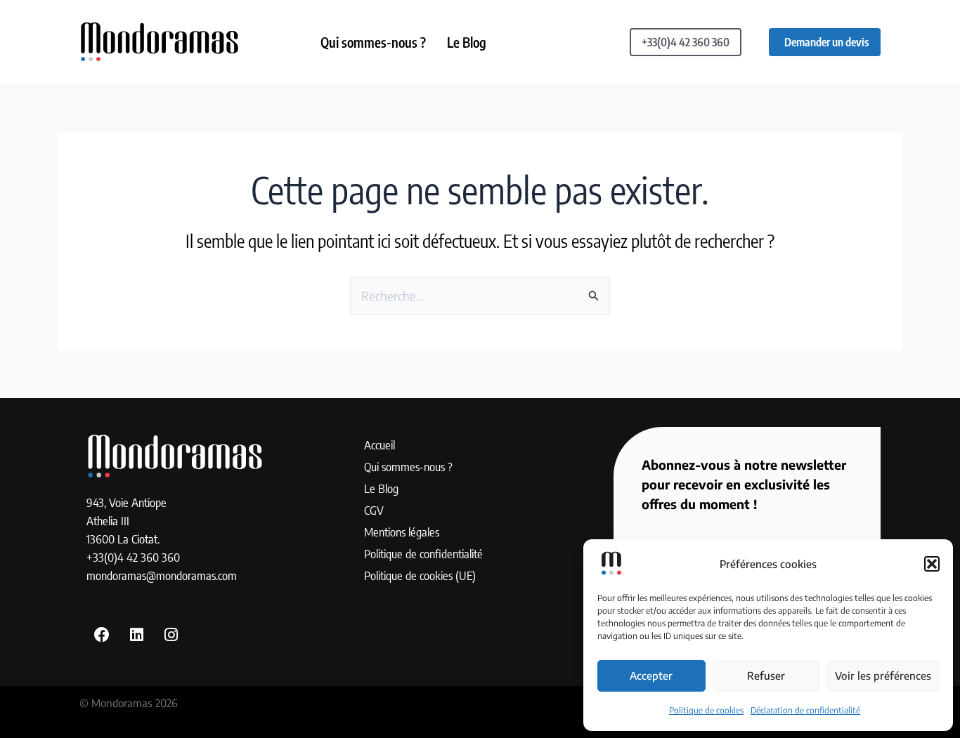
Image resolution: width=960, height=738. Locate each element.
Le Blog (466, 42)
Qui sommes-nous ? (373, 42)
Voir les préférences (883, 675)
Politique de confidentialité (423, 553)
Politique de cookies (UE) (420, 575)
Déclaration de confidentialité (805, 710)
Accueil (379, 444)
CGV (374, 510)
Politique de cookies (706, 710)
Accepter (651, 675)
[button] (932, 564)
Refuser (766, 675)
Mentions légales (401, 531)
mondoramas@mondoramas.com (161, 575)
